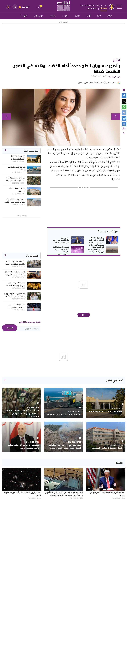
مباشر (109, 15)
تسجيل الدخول (92, 8)
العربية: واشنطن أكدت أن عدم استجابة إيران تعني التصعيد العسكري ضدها (61, 251)
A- (124, 133)
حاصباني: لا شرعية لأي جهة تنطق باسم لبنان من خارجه (23, 446)
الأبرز (99, 15)
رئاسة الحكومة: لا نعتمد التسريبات (16, 190)
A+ (124, 128)
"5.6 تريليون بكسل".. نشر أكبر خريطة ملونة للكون (22, 494)
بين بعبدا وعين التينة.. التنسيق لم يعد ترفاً (17, 157)
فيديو (77, 15)
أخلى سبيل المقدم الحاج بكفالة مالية (75, 162)
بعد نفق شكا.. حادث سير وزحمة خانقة (16, 168)
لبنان (88, 15)
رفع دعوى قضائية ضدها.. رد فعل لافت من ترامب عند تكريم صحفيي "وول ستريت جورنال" (96, 242)
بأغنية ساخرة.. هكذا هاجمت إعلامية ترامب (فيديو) (107, 494)
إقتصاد (52, 15)
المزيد (23, 15)
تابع (83, 314)
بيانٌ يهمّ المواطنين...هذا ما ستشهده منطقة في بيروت (15, 262)
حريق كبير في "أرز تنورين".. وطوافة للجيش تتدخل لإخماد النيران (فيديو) (15, 200)
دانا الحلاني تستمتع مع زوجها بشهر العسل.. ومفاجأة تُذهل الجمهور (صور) (14, 295)
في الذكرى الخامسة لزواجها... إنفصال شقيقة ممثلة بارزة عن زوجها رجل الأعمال (14, 273)
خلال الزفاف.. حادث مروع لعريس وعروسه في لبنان (16, 306)
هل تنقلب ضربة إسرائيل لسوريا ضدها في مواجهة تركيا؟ (96, 249)
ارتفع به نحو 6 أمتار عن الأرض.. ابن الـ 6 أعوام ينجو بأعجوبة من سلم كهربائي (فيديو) (64, 494)
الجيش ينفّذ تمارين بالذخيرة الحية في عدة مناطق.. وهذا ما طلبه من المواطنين (15, 179)
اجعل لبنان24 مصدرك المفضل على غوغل (97, 83)
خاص (67, 15)
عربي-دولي (38, 15)
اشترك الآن (103, 8)
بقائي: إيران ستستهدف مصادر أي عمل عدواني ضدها (61, 240)
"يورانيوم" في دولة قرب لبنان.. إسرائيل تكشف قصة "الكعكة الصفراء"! (15, 284)
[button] (6, 116)
